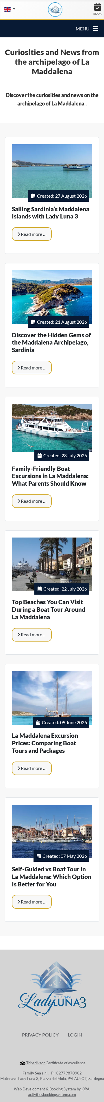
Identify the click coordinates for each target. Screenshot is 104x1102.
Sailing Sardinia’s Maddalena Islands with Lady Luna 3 (50, 212)
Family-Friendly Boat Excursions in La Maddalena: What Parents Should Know (50, 476)
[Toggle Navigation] (96, 28)
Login (75, 1034)
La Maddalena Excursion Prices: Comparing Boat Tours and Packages (45, 743)
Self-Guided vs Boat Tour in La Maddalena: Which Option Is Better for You (51, 876)
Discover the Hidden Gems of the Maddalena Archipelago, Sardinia (51, 342)
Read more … (33, 234)
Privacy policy (40, 1034)
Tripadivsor (35, 1063)
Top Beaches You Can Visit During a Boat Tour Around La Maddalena (48, 609)
